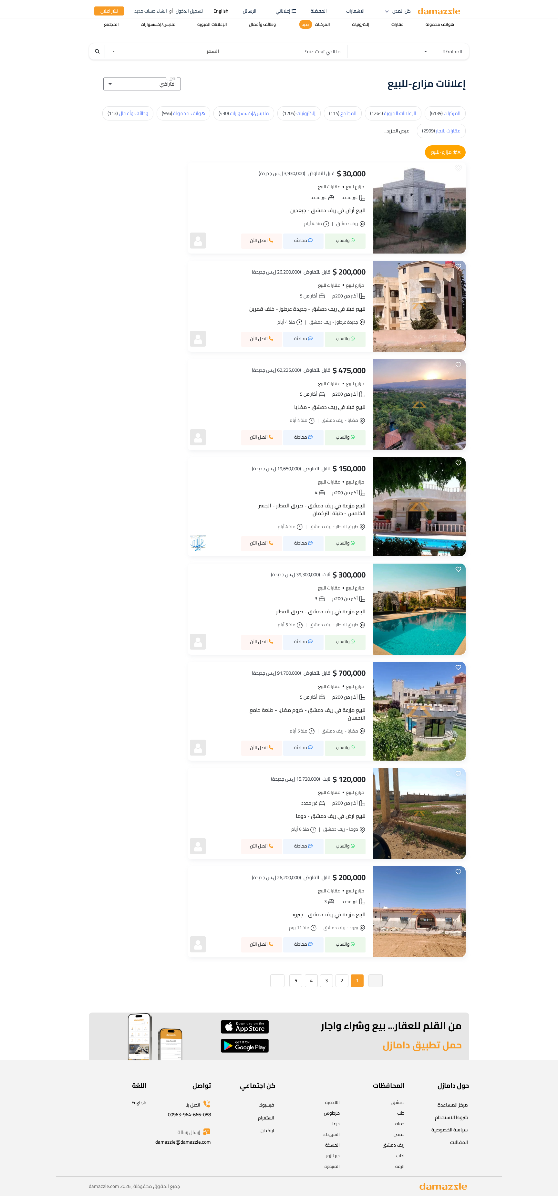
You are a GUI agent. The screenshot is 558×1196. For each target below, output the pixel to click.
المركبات (445, 113)
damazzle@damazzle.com (183, 1142)
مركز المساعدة (453, 1104)
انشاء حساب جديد (150, 11)
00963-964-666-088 (189, 1114)
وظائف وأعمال (128, 113)
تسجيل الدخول (189, 11)
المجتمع (342, 113)
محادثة (301, 240)
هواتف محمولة (183, 113)
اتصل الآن (259, 240)
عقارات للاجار (441, 130)
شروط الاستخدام (451, 1117)
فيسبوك (266, 1105)
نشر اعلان (109, 11)
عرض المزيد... (396, 130)
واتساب (343, 240)
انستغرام (266, 1118)
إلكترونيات (299, 113)
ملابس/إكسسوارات (244, 113)
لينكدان (267, 1130)
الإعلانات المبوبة (393, 113)
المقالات (459, 1142)
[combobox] (142, 83)
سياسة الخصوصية (449, 1129)
